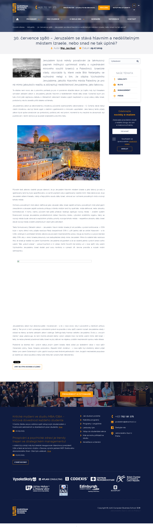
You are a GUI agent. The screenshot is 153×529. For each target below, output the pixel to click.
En (134, 9)
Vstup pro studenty (121, 8)
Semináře (95, 19)
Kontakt (132, 19)
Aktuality (31, 27)
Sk (139, 5)
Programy (32, 19)
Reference (114, 19)
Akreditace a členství (92, 442)
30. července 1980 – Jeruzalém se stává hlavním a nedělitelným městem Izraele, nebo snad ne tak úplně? (81, 27)
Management (124, 90)
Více (60, 427)
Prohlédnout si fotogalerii (76, 394)
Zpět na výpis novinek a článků (27, 367)
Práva (120, 96)
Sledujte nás (120, 428)
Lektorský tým (89, 428)
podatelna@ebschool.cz (125, 422)
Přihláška (104, 8)
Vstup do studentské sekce (94, 431)
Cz (134, 5)
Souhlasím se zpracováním (127, 141)
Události (122, 79)
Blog (120, 85)
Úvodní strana (19, 27)
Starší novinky (20, 462)
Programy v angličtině (92, 424)
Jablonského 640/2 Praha (123, 434)
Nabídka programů (91, 420)
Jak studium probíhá (91, 416)
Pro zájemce (53, 19)
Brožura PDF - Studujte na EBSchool (79, 8)
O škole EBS (75, 19)
